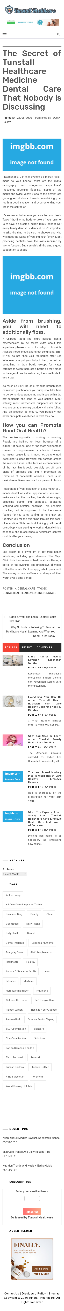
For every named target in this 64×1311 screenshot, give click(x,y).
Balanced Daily (14, 914)
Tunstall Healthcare (40, 1217)
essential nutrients (43, 942)
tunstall (49, 593)
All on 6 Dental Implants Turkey (24, 904)
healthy (30, 961)
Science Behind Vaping (41, 1019)
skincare (39, 1028)
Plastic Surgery (14, 1009)
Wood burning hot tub (19, 1086)
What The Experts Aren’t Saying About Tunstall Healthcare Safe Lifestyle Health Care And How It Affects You (44, 819)
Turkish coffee (40, 1067)
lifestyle (11, 981)
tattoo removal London (20, 1048)
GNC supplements (41, 952)
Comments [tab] (44, 647)
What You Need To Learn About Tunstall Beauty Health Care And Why (44, 739)
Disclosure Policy (34, 1293)
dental (7, 593)
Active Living (13, 895)
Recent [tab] (27, 647)
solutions (39, 1038)
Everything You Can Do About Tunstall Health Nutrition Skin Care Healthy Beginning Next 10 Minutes (44, 704)
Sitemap (54, 1293)
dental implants (15, 942)
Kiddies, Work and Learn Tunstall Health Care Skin (32, 619)
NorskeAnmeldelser (17, 990)
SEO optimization (16, 1028)
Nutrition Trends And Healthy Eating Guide (27, 1165)
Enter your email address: (32, 1204)
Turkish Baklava (15, 1067)
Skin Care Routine (16, 1038)
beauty (35, 914)
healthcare (21, 593)
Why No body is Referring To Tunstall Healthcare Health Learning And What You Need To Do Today (30, 632)
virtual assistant (15, 1076)
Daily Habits (33, 923)
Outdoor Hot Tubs (16, 1000)
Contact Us (11, 1293)
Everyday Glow (14, 952)
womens (38, 1076)
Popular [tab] (11, 647)
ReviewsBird (13, 1019)
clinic (49, 914)
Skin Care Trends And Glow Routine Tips (26, 1151)
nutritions (42, 990)
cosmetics (12, 923)
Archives (8, 869)
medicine (36, 593)
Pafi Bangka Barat (45, 1000)
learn (47, 971)
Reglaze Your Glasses (44, 1009)
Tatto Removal (14, 1057)
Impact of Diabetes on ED (21, 971)
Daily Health (12, 933)
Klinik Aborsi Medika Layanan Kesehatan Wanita (44, 660)
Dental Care (26, 588)
